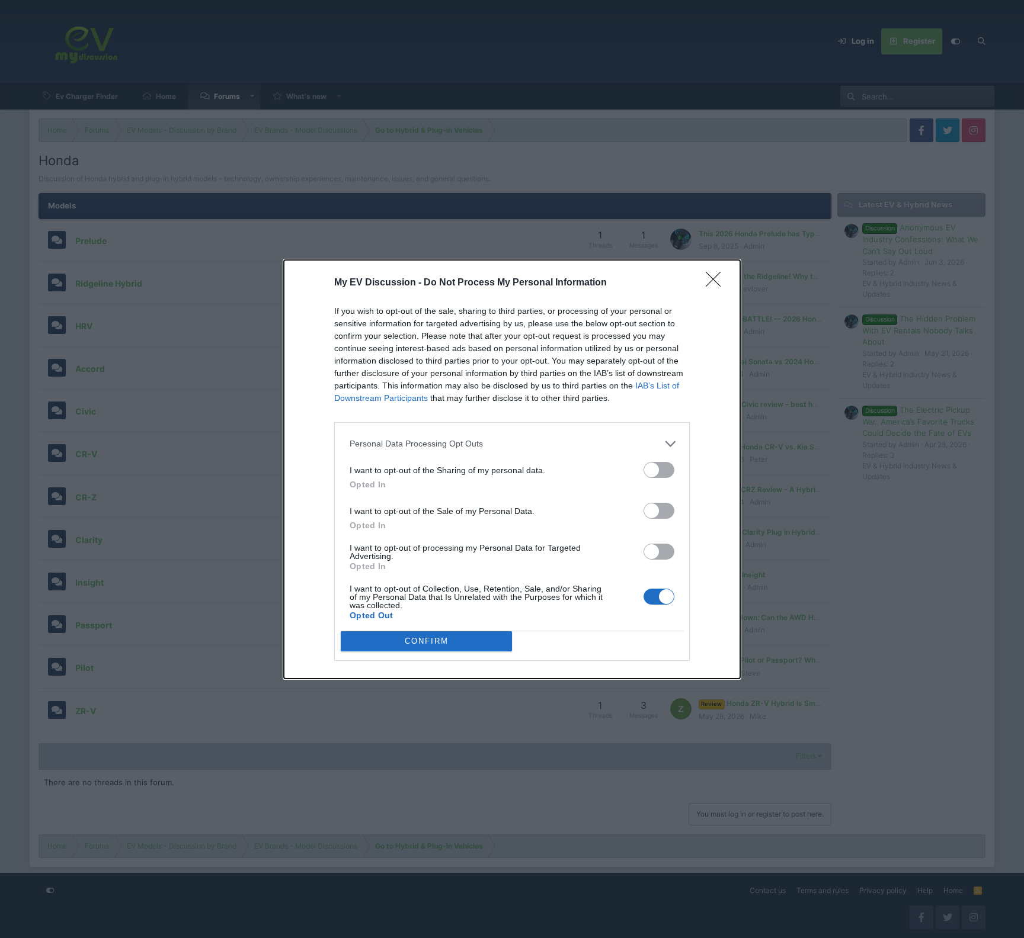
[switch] (659, 470)
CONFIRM (427, 641)
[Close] (717, 283)
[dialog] (512, 469)
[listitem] (512, 444)
